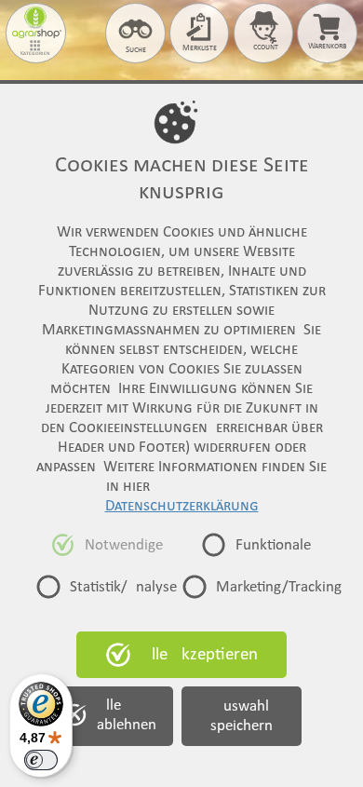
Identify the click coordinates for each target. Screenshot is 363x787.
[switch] (41, 760)
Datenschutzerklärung (182, 506)
